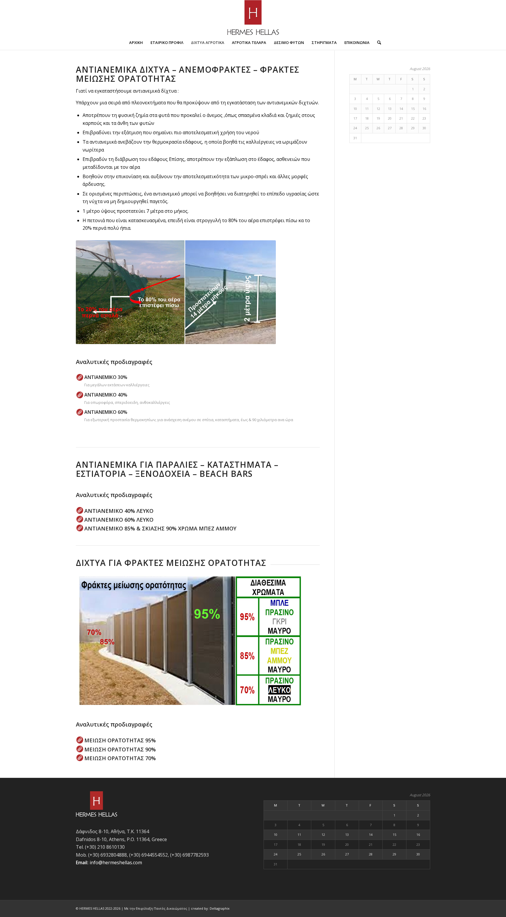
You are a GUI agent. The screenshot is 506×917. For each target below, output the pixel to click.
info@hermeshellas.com (116, 862)
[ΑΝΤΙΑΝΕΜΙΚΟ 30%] (79, 377)
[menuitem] (136, 42)
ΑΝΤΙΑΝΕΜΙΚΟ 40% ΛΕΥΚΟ (118, 510)
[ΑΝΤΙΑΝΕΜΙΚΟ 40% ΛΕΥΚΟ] (79, 510)
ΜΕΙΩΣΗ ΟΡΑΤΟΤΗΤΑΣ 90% (120, 749)
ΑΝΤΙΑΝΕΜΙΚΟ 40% (105, 395)
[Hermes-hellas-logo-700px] (253, 17)
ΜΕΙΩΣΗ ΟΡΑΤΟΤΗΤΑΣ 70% (120, 758)
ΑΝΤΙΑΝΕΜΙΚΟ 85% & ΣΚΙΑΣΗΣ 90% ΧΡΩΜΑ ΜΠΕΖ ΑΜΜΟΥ (160, 528)
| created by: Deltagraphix (209, 908)
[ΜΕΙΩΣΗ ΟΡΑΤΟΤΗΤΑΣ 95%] (79, 739)
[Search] (377, 42)
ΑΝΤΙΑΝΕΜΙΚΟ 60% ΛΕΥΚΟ (118, 519)
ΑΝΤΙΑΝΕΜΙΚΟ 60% (105, 412)
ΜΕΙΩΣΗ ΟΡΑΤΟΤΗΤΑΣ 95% (120, 740)
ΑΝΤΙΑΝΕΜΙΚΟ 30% (105, 377)
